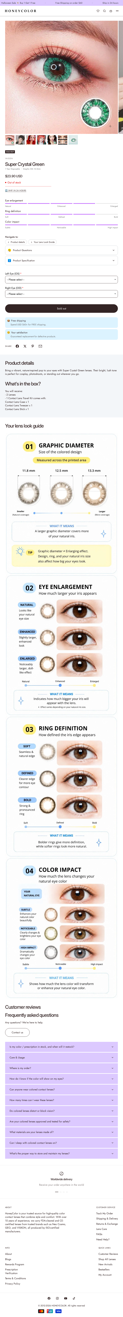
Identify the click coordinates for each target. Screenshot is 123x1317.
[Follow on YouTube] (65, 1298)
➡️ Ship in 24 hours (15, 190)
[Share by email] (40, 346)
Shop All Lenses (107, 1259)
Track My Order (104, 1213)
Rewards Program (14, 1264)
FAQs (99, 1234)
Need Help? (103, 1239)
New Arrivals (105, 1264)
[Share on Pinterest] (33, 346)
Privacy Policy (12, 1283)
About (8, 1254)
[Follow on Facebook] (49, 1298)
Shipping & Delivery (107, 1218)
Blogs (8, 1259)
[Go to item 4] (41, 139)
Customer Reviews (108, 1254)
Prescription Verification (11, 1271)
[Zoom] (110, 126)
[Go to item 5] (52, 139)
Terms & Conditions (15, 1278)
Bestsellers (103, 1269)
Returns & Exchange (107, 1224)
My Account (104, 1275)
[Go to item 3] (31, 139)
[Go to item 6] (62, 139)
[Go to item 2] (20, 139)
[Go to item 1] (9, 139)
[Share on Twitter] (25, 346)
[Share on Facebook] (17, 346)
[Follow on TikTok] (74, 1298)
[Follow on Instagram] (57, 1298)
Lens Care (101, 1229)
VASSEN (9, 158)
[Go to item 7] (73, 139)
